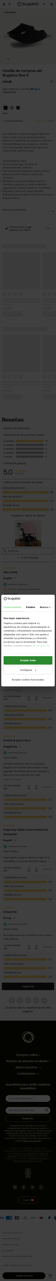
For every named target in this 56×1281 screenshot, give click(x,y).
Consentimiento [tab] (12, 607)
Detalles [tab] (30, 607)
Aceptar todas (28, 660)
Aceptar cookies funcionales (28, 679)
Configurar (26, 670)
